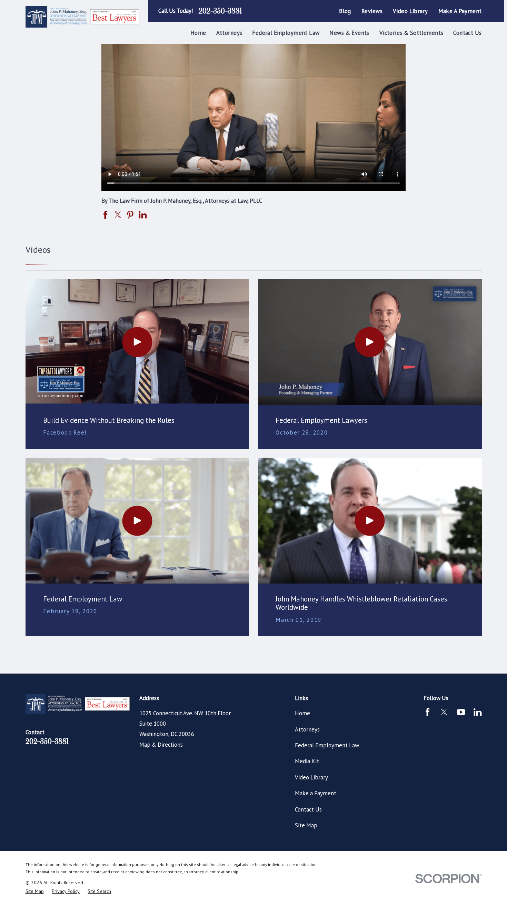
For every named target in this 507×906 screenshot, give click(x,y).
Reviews (371, 11)
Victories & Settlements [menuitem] (411, 33)
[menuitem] (35, 891)
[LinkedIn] (477, 712)
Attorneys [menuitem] (229, 33)
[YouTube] (461, 712)
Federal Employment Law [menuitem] (285, 33)
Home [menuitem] (198, 33)
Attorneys (307, 729)
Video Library (410, 11)
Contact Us (308, 809)
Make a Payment (460, 11)
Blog (345, 11)
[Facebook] (427, 712)
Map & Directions (161, 744)
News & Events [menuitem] (349, 33)
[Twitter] (444, 712)
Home (302, 713)
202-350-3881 (220, 11)
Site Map (306, 825)
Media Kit (307, 761)
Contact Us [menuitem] (467, 33)
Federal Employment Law (327, 745)
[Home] (83, 17)
